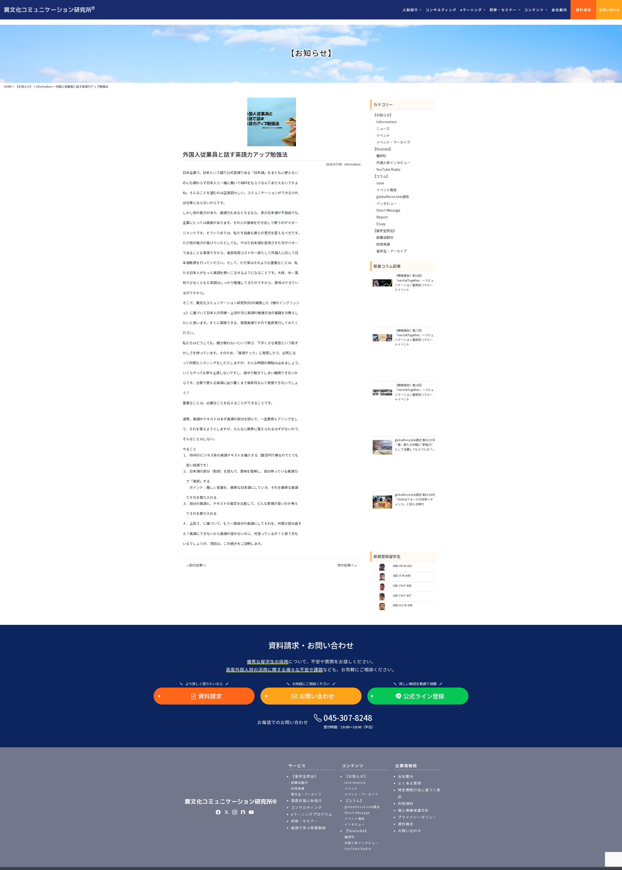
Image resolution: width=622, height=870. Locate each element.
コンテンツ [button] (534, 9)
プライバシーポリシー (417, 817)
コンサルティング (441, 9)
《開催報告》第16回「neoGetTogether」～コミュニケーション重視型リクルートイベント (414, 392)
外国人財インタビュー (393, 162)
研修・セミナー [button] (503, 9)
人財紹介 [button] (410, 9)
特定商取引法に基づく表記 (419, 793)
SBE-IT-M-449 (402, 575)
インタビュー (386, 203)
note (380, 183)
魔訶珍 (381, 155)
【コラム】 (381, 176)
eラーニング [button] (471, 9)
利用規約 (406, 803)
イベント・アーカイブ (393, 142)
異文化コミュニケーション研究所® (231, 801)
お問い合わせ (609, 9)
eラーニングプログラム (311, 814)
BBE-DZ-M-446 (403, 605)
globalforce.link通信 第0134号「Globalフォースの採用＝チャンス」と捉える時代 (415, 499)
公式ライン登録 (423, 696)
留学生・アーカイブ (391, 251)
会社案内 (559, 9)
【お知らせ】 (383, 114)
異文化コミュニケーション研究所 (49, 9)
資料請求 (583, 9)
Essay (381, 223)
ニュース (383, 128)
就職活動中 (384, 237)
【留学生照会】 (385, 230)
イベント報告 (386, 189)
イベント (383, 135)
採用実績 (383, 244)
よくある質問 (409, 783)
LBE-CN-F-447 (402, 595)
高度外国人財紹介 (306, 800)
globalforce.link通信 (392, 196)
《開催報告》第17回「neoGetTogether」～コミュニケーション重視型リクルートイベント (414, 337)
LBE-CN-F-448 (402, 585)
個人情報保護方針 (413, 810)
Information (353, 164)
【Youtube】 (383, 148)
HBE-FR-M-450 (402, 566)
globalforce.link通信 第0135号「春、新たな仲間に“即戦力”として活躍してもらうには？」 (415, 444)
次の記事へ (345, 565)
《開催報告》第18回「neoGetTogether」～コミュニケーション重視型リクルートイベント (414, 282)
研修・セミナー (304, 820)
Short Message (388, 210)
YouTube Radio (388, 169)
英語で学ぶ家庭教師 (308, 827)
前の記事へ (197, 565)
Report (382, 217)
